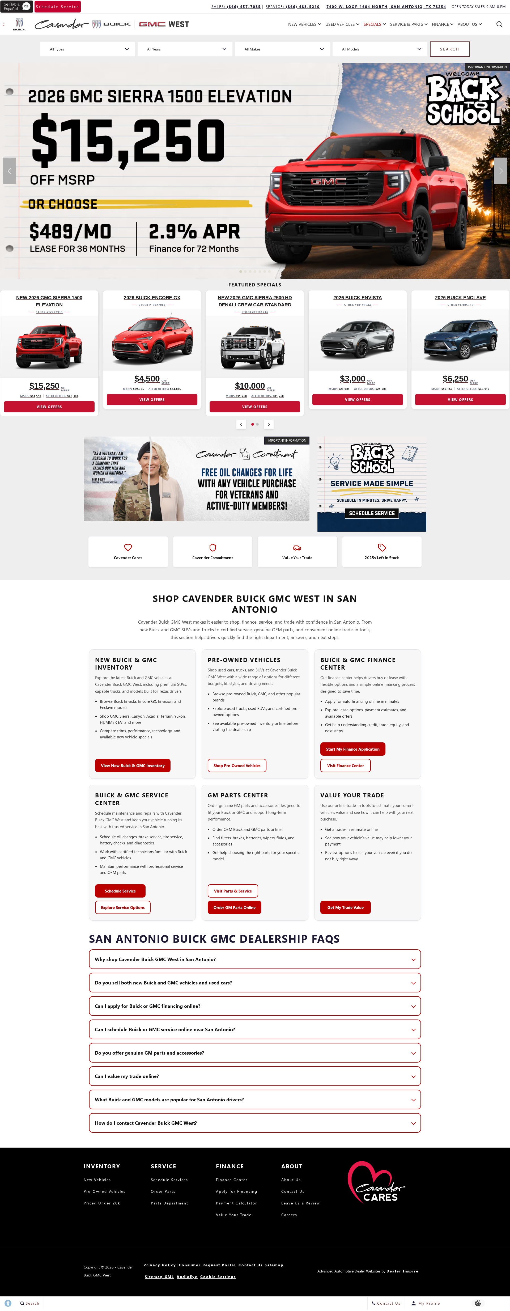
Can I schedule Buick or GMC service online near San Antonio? (165, 1029)
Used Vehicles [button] (340, 25)
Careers (289, 1215)
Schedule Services (169, 1180)
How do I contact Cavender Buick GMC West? (146, 1122)
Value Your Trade (234, 1215)
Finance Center (232, 1180)
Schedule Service (120, 891)
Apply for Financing (236, 1192)
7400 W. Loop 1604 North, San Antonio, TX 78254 (386, 6)
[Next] (269, 424)
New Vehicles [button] (302, 25)
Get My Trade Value (346, 907)
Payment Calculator (236, 1203)
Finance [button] (440, 25)
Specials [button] (372, 25)
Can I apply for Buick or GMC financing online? (147, 1006)
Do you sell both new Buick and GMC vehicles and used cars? (163, 982)
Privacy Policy (159, 1264)
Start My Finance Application (353, 749)
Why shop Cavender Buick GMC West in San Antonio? (155, 959)
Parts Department (169, 1203)
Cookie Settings (218, 1276)
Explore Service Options (123, 907)
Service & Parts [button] (406, 25)
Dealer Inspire (402, 1271)
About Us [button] (467, 25)
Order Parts (163, 1192)
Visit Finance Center (345, 765)
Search (450, 49)
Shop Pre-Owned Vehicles (237, 765)
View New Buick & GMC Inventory (133, 765)
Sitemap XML (159, 1276)
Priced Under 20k (102, 1203)
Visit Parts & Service (233, 891)
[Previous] (241, 424)
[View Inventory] (255, 171)
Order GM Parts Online (235, 907)
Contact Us (293, 1192)
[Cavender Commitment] (196, 479)
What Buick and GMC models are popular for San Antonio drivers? (169, 1099)
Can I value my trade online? (127, 1076)
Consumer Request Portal (207, 1264)
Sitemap (274, 1264)
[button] (499, 24)
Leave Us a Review (300, 1203)
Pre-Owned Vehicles (105, 1192)
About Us (291, 1180)
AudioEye (187, 1276)
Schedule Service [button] (57, 6)
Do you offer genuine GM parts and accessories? (149, 1052)
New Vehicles (97, 1180)
